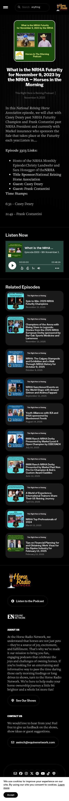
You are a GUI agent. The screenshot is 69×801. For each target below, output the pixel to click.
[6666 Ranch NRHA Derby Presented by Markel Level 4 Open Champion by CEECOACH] (15, 439)
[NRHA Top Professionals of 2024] (15, 519)
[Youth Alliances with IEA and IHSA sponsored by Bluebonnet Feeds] (15, 413)
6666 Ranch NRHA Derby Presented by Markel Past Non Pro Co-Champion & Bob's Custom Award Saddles (43, 468)
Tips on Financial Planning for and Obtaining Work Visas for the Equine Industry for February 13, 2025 (42, 546)
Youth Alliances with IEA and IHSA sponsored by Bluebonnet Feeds (42, 416)
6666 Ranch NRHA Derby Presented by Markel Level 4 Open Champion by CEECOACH (43, 441)
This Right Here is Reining (36, 296)
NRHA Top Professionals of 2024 (41, 521)
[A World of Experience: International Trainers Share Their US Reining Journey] (15, 493)
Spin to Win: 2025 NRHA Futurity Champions (40, 302)
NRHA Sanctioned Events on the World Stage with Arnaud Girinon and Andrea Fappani (42, 390)
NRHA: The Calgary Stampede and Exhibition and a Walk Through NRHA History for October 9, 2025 (43, 362)
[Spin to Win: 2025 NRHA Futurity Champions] (15, 301)
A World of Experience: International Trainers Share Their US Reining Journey (41, 496)
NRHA (49, 169)
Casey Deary (33, 183)
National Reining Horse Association (37, 176)
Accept (10, 794)
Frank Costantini (37, 188)
